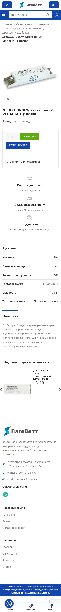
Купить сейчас (18, 145)
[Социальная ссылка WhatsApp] (5, 494)
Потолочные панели (46, 301)
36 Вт (55, 292)
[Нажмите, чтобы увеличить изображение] (8, 99)
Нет (56, 257)
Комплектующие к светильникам (22, 28)
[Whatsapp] (9, 603)
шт (57, 266)
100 (56, 275)
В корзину (30, 136)
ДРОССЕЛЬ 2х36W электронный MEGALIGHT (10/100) (42, 376)
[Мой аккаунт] (57, 15)
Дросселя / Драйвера (16, 32)
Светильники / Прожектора (33, 24)
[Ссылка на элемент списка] (30, 464)
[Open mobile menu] (4, 15)
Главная (7, 24)
